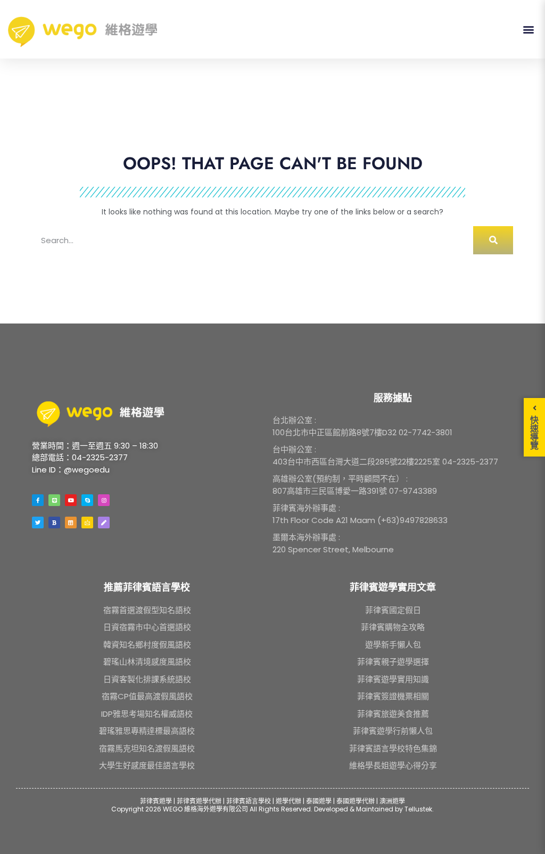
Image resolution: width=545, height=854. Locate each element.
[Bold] (54, 522)
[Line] (54, 500)
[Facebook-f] (38, 500)
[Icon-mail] (87, 522)
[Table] (71, 522)
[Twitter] (38, 522)
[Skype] (87, 500)
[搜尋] (493, 240)
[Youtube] (71, 500)
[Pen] (104, 522)
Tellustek (418, 809)
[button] (528, 29)
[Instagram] (104, 500)
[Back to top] (523, 832)
